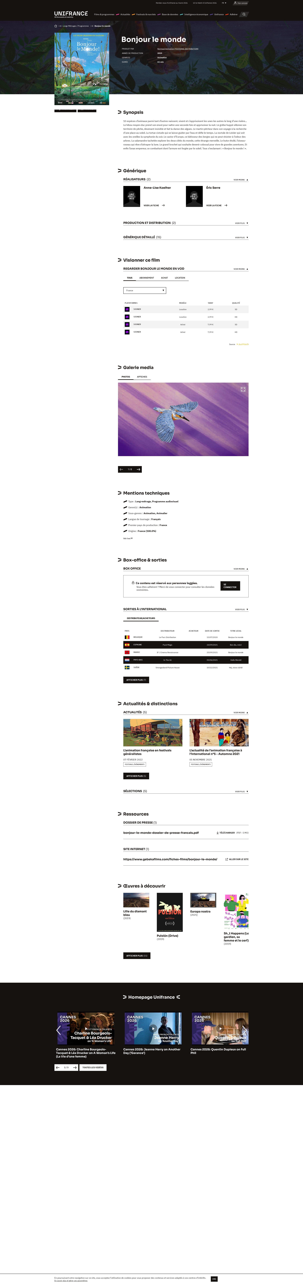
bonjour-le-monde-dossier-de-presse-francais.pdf (161, 833)
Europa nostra (200, 911)
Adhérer (234, 14)
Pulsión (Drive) (167, 936)
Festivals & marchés (146, 14)
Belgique (138, 637)
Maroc (137, 652)
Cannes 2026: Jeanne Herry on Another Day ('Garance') (82, 1051)
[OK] (214, 1279)
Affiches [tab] (142, 376)
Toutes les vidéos (92, 1067)
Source (232, 344)
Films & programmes (104, 14)
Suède (136, 667)
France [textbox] (129, 290)
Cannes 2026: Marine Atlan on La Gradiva (218, 1049)
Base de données (170, 14)
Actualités (125, 14)
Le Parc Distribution (167, 637)
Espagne (138, 644)
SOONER (137, 309)
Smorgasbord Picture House (168, 667)
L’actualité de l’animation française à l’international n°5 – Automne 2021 (215, 752)
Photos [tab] (126, 376)
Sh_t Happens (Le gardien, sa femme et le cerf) (236, 937)
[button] (243, 390)
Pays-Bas (138, 660)
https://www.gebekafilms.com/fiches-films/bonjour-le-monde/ (170, 859)
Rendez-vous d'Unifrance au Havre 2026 (172, 3)
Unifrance (219, 14)
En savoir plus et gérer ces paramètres (70, 1280)
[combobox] (144, 290)
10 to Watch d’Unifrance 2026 (205, 3)
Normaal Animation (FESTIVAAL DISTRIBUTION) (177, 49)
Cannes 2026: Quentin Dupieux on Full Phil (149, 1051)
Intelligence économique (196, 14)
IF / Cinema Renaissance (167, 652)
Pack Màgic (167, 645)
